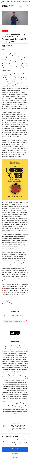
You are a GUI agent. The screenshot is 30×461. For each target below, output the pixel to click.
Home (3, 28)
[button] (20, 6)
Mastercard (5, 291)
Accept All (15, 448)
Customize (15, 453)
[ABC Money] (7, 6)
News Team (9, 45)
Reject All (15, 457)
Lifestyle (8, 28)
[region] (15, 447)
